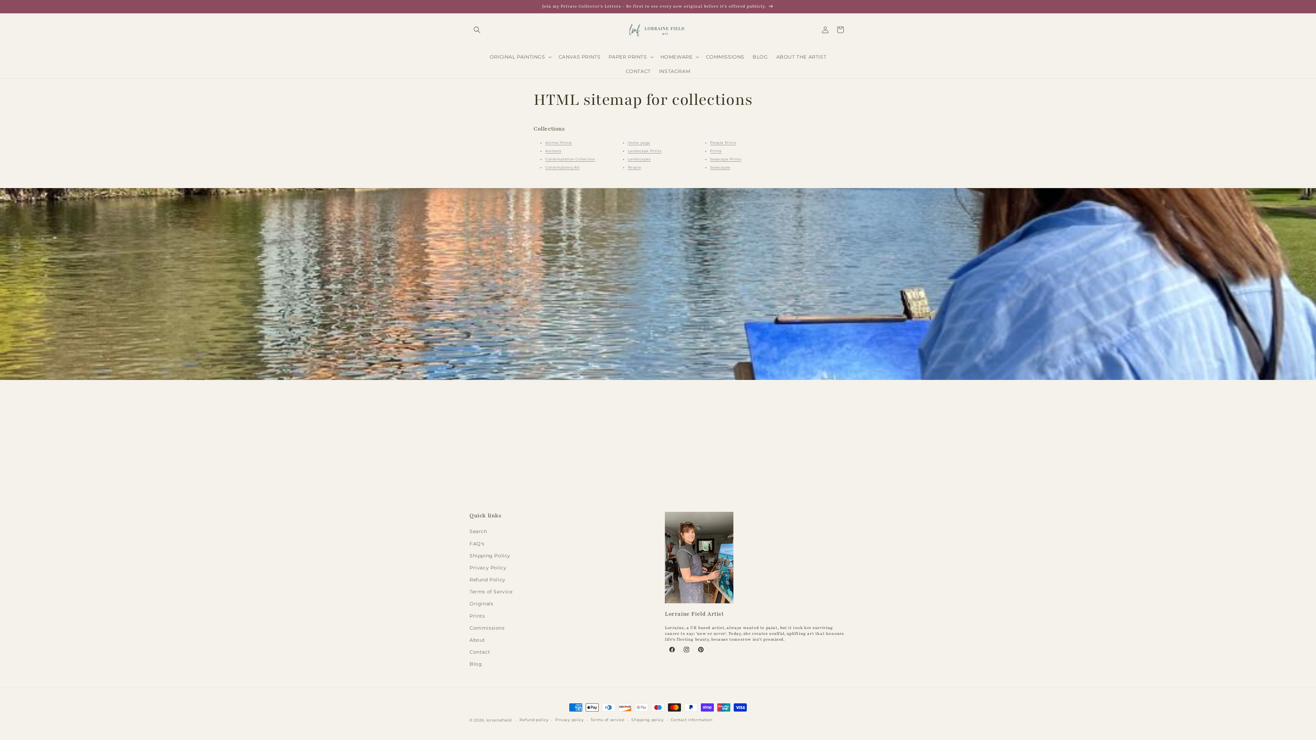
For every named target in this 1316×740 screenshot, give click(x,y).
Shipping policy (647, 719)
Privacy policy (569, 719)
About (477, 640)
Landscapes (639, 159)
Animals (553, 151)
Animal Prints (558, 142)
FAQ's (477, 544)
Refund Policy (487, 580)
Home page (639, 142)
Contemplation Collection (570, 159)
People (634, 167)
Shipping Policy (490, 556)
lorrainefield (499, 720)
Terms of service (607, 719)
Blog (476, 664)
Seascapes (720, 167)
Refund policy (534, 719)
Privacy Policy (488, 568)
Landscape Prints (645, 151)
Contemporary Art (562, 167)
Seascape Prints (725, 159)
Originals (481, 604)
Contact (480, 652)
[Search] (477, 29)
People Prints (723, 142)
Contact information (691, 719)
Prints (716, 151)
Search (478, 531)
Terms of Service (491, 592)
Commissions (487, 628)
